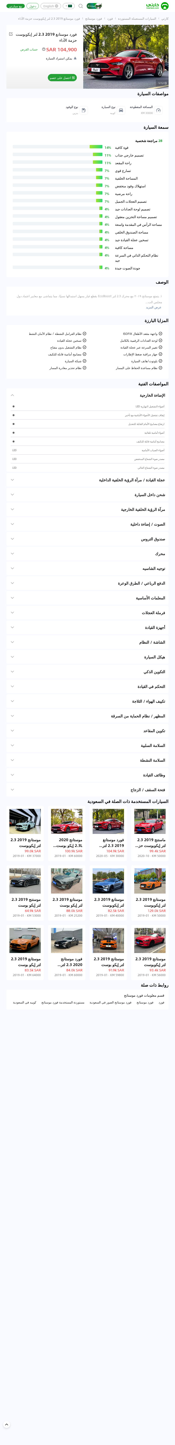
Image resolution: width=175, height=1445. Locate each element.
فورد (110, 18)
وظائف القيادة (154, 775)
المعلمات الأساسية (150, 598)
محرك (160, 554)
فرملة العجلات (153, 613)
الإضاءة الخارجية (152, 395)
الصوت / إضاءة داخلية (147, 524)
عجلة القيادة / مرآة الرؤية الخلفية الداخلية (132, 480)
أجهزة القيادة (155, 627)
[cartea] (157, 6)
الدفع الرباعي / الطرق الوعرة (141, 583)
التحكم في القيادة (151, 686)
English (48, 6)
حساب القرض (29, 49)
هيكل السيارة (154, 657)
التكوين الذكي (154, 672)
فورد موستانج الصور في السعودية (110, 1002)
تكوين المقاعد (154, 731)
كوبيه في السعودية (24, 1002)
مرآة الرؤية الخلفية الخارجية (143, 509)
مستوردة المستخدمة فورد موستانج (63, 1002)
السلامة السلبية (153, 745)
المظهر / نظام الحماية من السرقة (138, 716)
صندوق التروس (153, 539)
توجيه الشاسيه (154, 568)
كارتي (165, 18)
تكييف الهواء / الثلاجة (148, 701)
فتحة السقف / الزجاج (148, 790)
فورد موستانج (93, 18)
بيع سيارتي (15, 6)
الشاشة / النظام (152, 642)
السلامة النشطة (152, 760)
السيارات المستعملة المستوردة (137, 18)
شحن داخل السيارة (150, 495)
